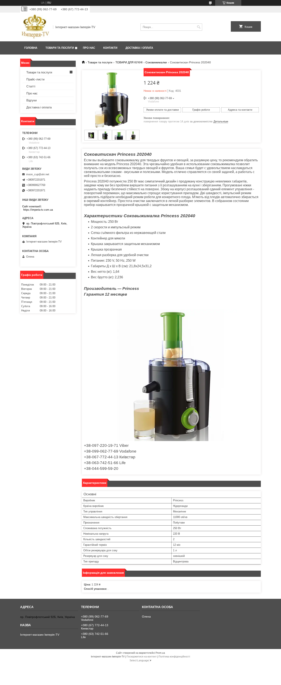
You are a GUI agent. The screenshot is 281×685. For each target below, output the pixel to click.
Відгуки (31, 100)
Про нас (89, 47)
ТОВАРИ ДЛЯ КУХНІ (129, 62)
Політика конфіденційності (174, 656)
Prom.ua (160, 652)
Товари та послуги (59, 47)
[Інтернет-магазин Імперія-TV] (35, 27)
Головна (30, 47)
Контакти (110, 47)
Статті (30, 86)
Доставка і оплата (139, 47)
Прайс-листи (35, 79)
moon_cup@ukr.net (37, 174)
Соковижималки (156, 62)
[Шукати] (198, 27)
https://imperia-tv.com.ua (38, 209)
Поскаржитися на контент (142, 656)
